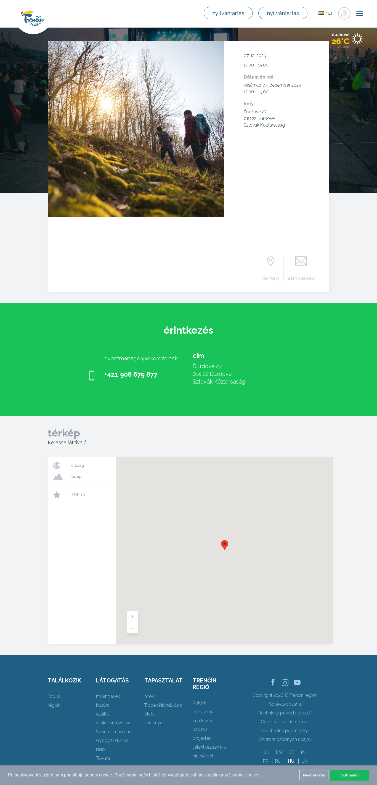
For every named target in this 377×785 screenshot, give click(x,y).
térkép (270, 278)
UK (304, 761)
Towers (103, 758)
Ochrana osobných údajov (285, 739)
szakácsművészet (114, 722)
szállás (103, 714)
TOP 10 (78, 494)
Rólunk (199, 703)
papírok (200, 729)
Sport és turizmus (113, 731)
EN (279, 752)
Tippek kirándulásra (163, 705)
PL (303, 752)
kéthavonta (203, 711)
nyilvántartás (228, 13)
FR (265, 761)
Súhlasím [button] (350, 775)
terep (76, 476)
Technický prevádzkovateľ (285, 713)
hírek (149, 696)
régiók (54, 705)
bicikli (149, 714)
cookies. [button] (253, 775)
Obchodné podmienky (285, 730)
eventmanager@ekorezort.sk (141, 358)
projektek (202, 738)
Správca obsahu (285, 704)
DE (291, 752)
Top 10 (54, 696)
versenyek (154, 722)
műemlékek (108, 696)
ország (77, 465)
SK (266, 752)
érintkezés (301, 278)
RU (278, 761)
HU (291, 761)
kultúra (102, 705)
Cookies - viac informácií (285, 721)
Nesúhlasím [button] (314, 775)
